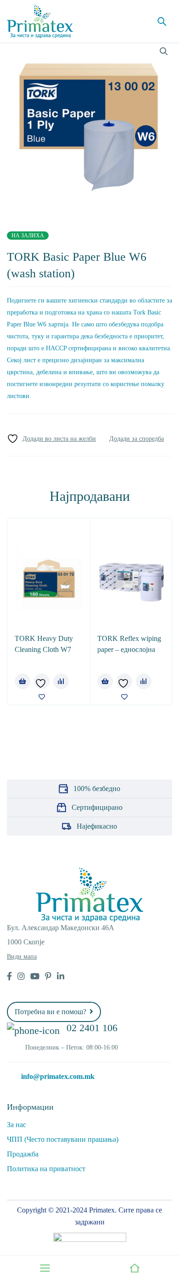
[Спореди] (136, 438)
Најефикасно (97, 826)
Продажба (23, 1154)
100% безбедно (96, 788)
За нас (16, 1124)
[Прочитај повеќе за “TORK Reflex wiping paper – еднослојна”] (105, 681)
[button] (164, 51)
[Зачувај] (51, 438)
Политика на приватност (46, 1169)
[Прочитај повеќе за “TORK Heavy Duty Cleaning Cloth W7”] (22, 681)
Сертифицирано (97, 807)
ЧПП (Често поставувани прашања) (62, 1139)
